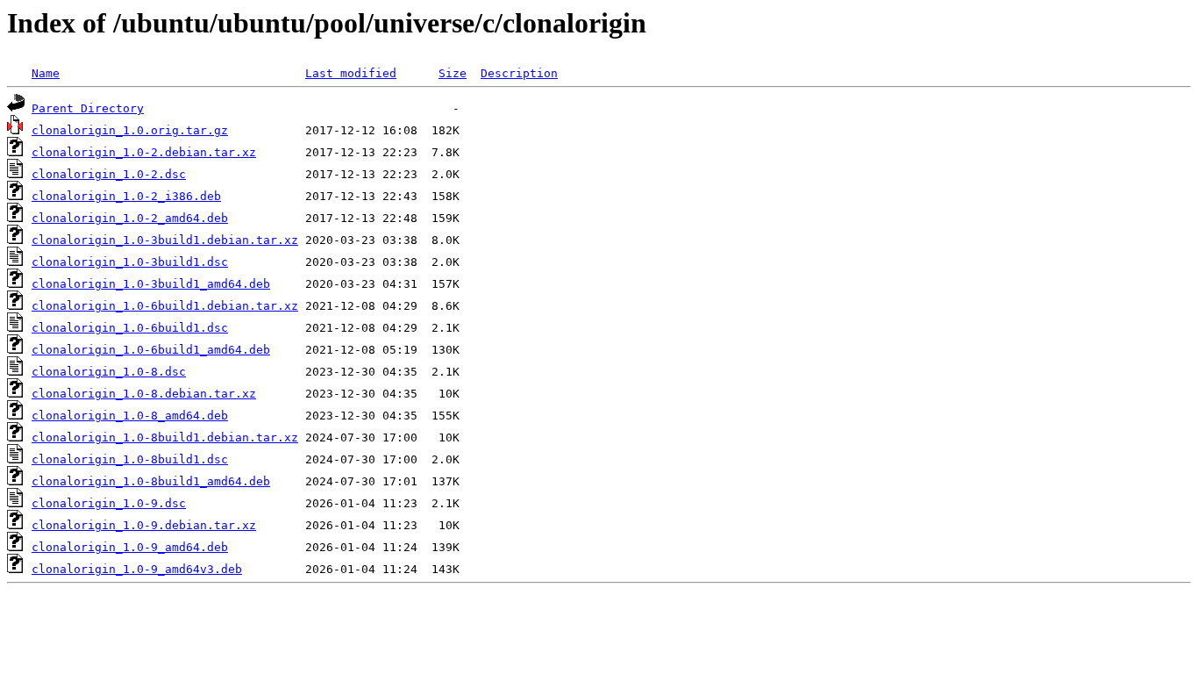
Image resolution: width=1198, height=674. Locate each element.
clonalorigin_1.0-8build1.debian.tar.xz (165, 437)
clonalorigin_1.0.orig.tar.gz (130, 130)
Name (46, 73)
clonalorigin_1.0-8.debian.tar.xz (144, 393)
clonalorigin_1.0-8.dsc (109, 371)
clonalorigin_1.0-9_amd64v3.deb (137, 569)
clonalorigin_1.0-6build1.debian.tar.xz (165, 305)
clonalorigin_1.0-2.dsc (109, 174)
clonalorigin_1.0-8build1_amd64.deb (151, 481)
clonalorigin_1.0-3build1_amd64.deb (151, 283)
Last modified (350, 73)
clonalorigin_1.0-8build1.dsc (130, 459)
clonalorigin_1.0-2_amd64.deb (130, 218)
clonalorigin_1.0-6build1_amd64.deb (151, 349)
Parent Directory (88, 108)
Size (453, 73)
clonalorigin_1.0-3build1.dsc (130, 262)
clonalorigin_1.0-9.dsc (109, 503)
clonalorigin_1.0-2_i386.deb (126, 196)
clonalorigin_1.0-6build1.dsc (130, 327)
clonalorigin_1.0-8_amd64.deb (130, 415)
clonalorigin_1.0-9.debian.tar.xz (144, 525)
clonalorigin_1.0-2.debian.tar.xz (144, 152)
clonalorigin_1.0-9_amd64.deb (130, 547)
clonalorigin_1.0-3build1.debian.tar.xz (165, 240)
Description (519, 73)
